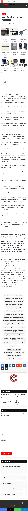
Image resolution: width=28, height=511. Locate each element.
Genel (9, 11)
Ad (2, 434)
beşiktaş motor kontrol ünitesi (14, 314)
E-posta (3, 440)
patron (5, 23)
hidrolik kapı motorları (14, 349)
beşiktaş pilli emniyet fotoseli (14, 324)
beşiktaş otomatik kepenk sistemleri (14, 320)
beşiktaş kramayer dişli (14, 308)
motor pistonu (19, 352)
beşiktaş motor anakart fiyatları (14, 311)
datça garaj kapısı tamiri (9, 1)
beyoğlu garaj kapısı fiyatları (6, 401)
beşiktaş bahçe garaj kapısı (14, 295)
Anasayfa (4, 11)
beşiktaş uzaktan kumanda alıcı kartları (14, 330)
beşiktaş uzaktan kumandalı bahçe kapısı (14, 338)
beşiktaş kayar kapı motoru (14, 304)
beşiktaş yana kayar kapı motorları (14, 342)
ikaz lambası (8, 352)
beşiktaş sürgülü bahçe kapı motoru (14, 327)
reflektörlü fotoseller (14, 358)
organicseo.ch (14, 505)
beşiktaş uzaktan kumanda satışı (14, 335)
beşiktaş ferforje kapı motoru (14, 301)
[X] (6, 365)
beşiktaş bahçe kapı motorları (14, 298)
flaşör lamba (14, 346)
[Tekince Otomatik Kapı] (10, 5)
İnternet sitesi (4, 446)
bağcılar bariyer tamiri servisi (19, 401)
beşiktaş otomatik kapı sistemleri (14, 317)
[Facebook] (2, 365)
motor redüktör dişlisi (14, 355)
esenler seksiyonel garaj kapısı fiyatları (20, 395)
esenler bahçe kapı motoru (6, 395)
